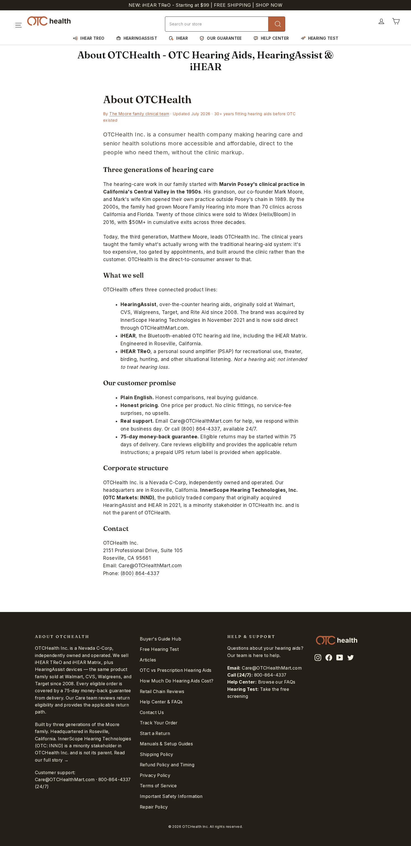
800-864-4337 (114, 779)
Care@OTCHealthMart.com (201, 421)
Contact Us (152, 712)
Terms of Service (158, 785)
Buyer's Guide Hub (160, 639)
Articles (148, 660)
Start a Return (155, 733)
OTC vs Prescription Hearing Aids (176, 670)
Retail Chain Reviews (162, 691)
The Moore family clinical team (139, 113)
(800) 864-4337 (200, 429)
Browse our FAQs (277, 682)
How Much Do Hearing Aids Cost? (177, 681)
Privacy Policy (155, 775)
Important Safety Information (171, 796)
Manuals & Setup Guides (166, 743)
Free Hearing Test (159, 649)
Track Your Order (159, 723)
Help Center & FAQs (161, 702)
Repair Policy (154, 807)
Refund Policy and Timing (167, 764)
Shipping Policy (156, 754)
